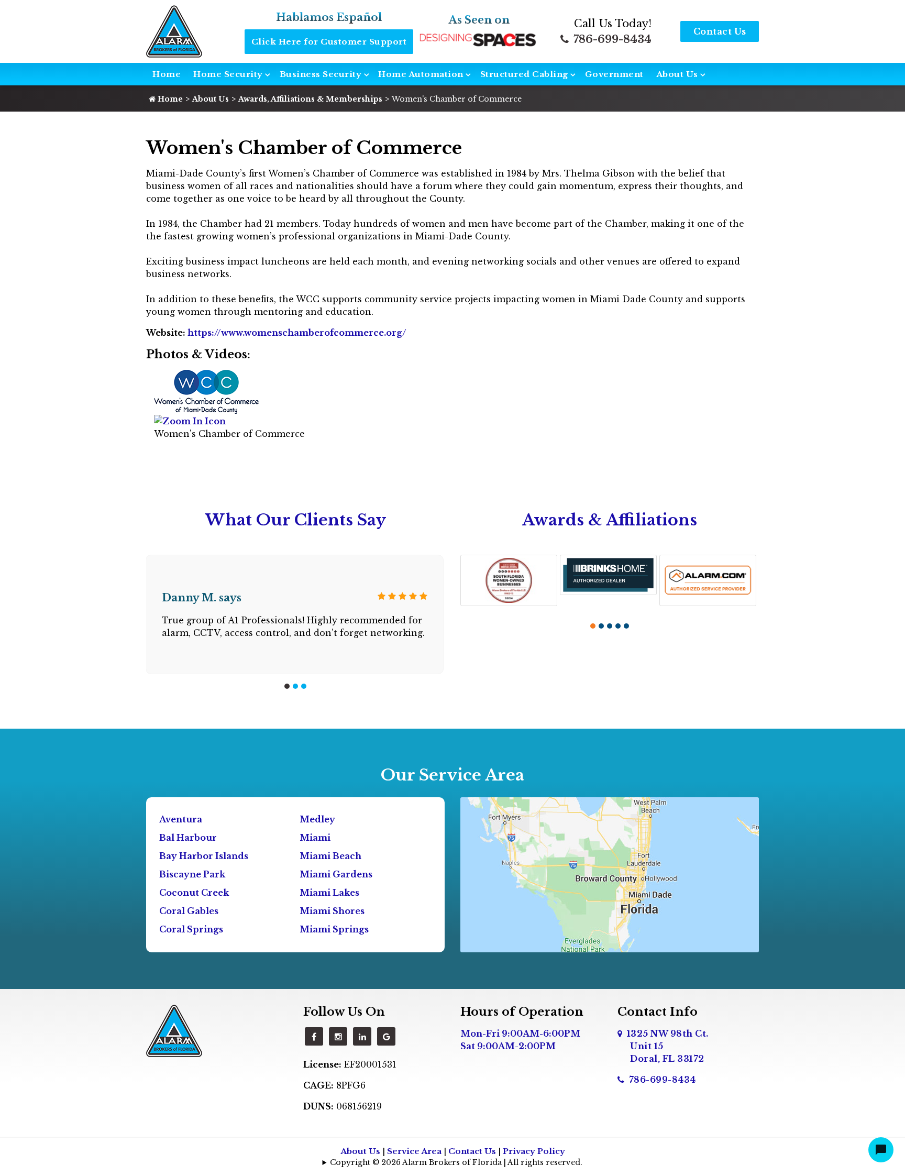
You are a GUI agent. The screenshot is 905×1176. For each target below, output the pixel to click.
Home (166, 74)
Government (614, 74)
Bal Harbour (188, 837)
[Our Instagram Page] (338, 1036)
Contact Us (719, 31)
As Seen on (479, 20)
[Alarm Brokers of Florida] (174, 1030)
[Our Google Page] (386, 1036)
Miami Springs (334, 929)
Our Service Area (452, 775)
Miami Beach (330, 856)
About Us (677, 74)
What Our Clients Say (295, 520)
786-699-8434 (611, 39)
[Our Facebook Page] (314, 1036)
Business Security (321, 74)
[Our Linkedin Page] (362, 1036)
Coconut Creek (194, 892)
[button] (287, 686)
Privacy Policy (534, 1151)
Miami (315, 837)
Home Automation (420, 74)
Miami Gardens (336, 874)
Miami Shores (332, 911)
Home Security (228, 74)
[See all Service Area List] (609, 874)
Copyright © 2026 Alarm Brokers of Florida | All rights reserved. (456, 1162)
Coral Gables (188, 911)
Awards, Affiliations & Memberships (310, 99)
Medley (317, 819)
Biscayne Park (192, 874)
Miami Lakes (329, 892)
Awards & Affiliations (609, 520)
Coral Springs (191, 929)
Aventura (180, 819)
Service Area (414, 1151)
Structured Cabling (524, 74)
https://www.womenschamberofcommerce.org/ (295, 332)
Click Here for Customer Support (329, 42)
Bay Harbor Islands (203, 856)
